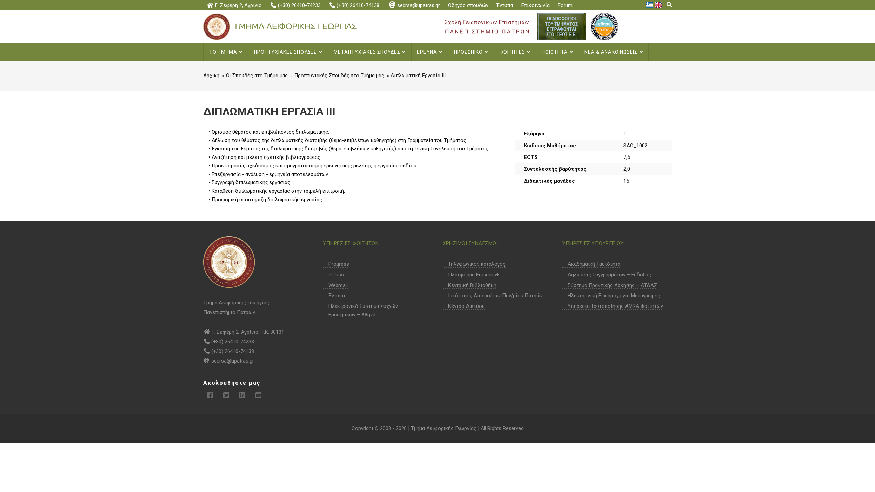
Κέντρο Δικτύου (466, 306)
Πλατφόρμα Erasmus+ (473, 275)
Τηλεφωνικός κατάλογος (477, 264)
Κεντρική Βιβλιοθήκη (472, 285)
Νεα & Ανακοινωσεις (611, 52)
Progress (338, 264)
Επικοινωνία (535, 5)
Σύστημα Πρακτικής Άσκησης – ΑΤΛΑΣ (612, 285)
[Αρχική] (291, 26)
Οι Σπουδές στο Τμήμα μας (257, 75)
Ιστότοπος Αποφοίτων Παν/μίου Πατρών (495, 295)
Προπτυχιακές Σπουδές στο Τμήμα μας (339, 75)
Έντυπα (505, 5)
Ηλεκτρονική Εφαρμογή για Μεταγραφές (614, 295)
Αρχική (211, 75)
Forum (565, 5)
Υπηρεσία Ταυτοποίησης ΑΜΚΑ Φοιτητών (615, 306)
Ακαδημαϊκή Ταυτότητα (594, 264)
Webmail (338, 285)
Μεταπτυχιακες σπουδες (368, 52)
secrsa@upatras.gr (418, 5)
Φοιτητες (512, 52)
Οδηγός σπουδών (468, 5)
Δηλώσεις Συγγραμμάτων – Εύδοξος (609, 275)
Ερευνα (428, 52)
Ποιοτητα (555, 52)
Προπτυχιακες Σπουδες (286, 52)
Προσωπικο (469, 52)
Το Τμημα (224, 52)
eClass (336, 275)
